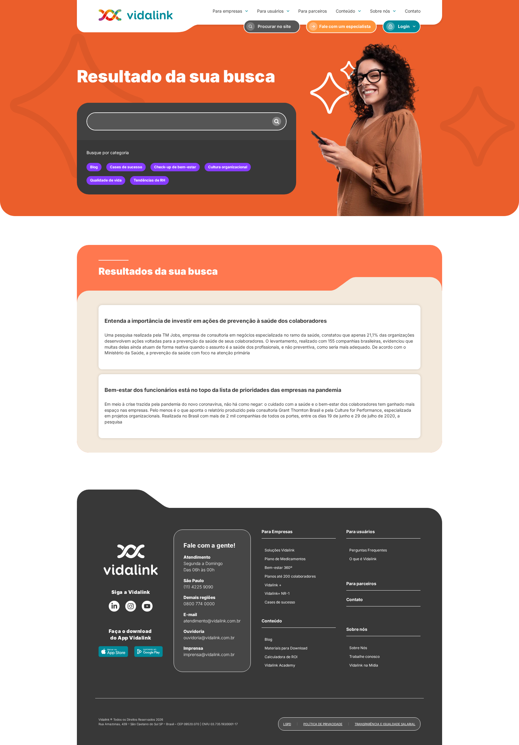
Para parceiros (312, 11)
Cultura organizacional (227, 167)
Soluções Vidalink (280, 550)
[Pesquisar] (276, 121)
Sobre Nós (358, 648)
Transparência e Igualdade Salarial (385, 724)
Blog (94, 167)
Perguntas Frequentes (368, 550)
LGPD (287, 724)
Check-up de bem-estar (175, 167)
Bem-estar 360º (278, 567)
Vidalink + (273, 585)
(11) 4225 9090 (198, 586)
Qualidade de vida (106, 180)
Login (404, 26)
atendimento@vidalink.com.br (212, 620)
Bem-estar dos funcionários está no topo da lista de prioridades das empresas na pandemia (223, 390)
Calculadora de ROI (281, 657)
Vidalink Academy (280, 665)
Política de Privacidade (322, 724)
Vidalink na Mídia (363, 665)
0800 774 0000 (199, 603)
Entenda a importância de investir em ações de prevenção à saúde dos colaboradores (216, 321)
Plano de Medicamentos (285, 559)
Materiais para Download (286, 648)
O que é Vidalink (363, 559)
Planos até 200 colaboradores (290, 576)
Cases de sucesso (126, 167)
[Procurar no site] (250, 26)
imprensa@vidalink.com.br (209, 654)
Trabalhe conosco (364, 656)
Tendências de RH (149, 180)
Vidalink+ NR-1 (277, 593)
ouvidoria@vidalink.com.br (209, 637)
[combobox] (177, 121)
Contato (412, 11)
